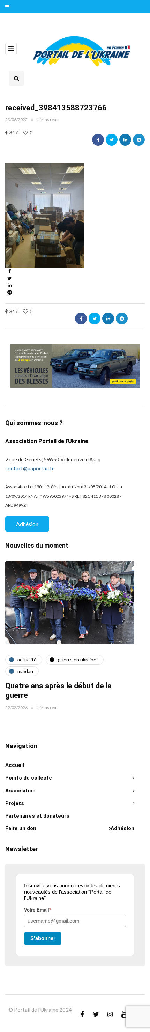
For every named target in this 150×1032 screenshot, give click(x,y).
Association (20, 791)
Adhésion (27, 523)
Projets (14, 803)
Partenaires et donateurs (37, 816)
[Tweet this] (112, 140)
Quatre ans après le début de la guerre (58, 690)
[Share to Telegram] (139, 140)
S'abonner (42, 938)
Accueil (14, 765)
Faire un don (20, 828)
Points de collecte (28, 778)
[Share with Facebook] (98, 140)
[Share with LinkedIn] (125, 140)
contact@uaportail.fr (29, 468)
